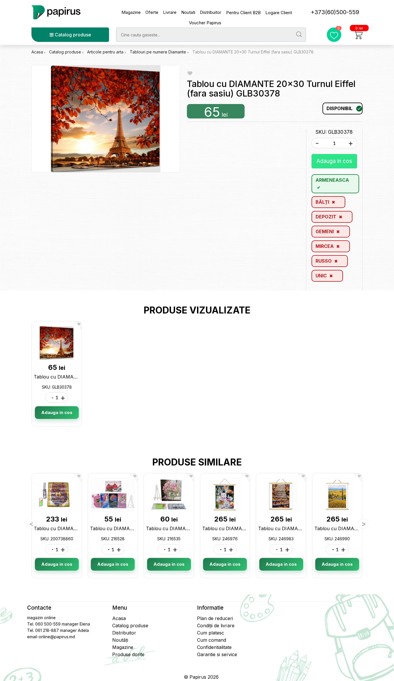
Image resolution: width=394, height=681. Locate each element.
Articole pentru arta (106, 51)
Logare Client (278, 12)
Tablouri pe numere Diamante (158, 51)
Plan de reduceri (215, 618)
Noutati (188, 12)
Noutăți (120, 640)
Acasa (37, 51)
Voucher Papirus (205, 22)
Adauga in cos (334, 161)
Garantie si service (217, 654)
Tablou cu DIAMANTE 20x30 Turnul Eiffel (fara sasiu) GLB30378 (253, 51)
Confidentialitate (214, 647)
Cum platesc (210, 633)
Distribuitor (210, 12)
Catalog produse (72, 35)
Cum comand (211, 640)
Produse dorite (128, 654)
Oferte (151, 12)
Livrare (170, 12)
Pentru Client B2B (243, 12)
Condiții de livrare (215, 625)
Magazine (131, 12)
